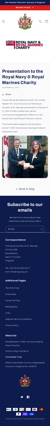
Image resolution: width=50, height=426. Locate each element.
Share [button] (8, 94)
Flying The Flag (12, 301)
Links (7, 313)
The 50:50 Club (12, 288)
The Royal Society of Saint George (21, 418)
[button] (3, 21)
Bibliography (11, 307)
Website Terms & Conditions (18, 319)
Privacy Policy (11, 325)
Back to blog (26, 189)
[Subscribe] (41, 229)
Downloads (10, 294)
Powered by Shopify (38, 418)
